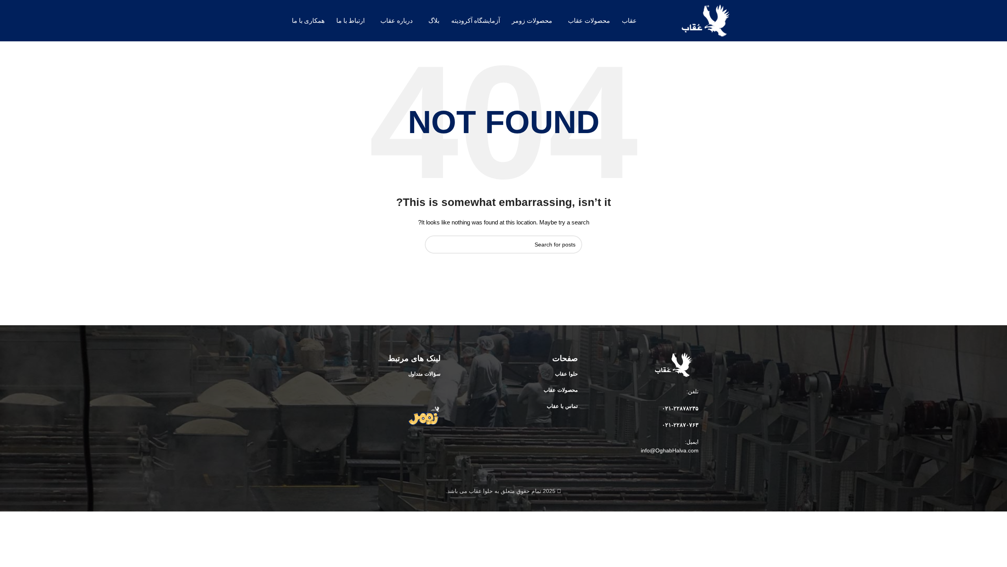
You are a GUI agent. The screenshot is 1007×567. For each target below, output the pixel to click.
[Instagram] (693, 468)
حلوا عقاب (566, 374)
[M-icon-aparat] (651, 468)
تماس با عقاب (562, 406)
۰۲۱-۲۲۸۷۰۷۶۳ (680, 425)
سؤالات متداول (424, 374)
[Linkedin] (665, 468)
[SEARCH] (434, 244)
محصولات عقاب (561, 390)
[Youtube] (679, 468)
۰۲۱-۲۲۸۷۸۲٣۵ (680, 408)
